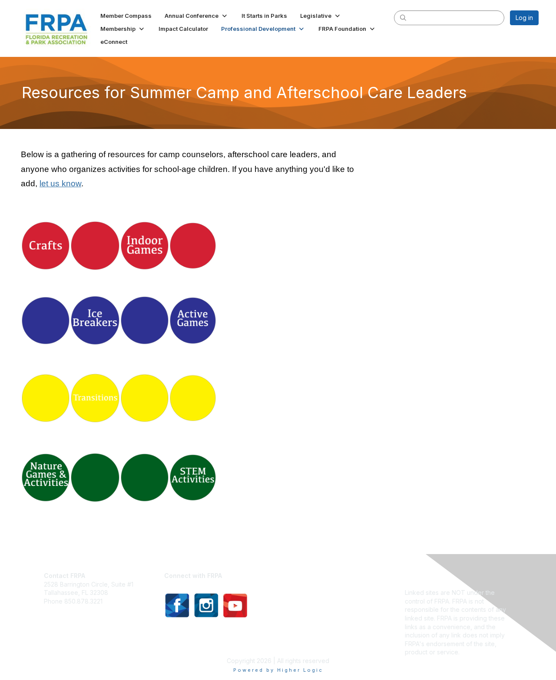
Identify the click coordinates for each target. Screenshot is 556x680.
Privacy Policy (425, 575)
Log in (524, 17)
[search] (403, 17)
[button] (196, 15)
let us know (60, 183)
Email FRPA (59, 609)
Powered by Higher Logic (278, 670)
